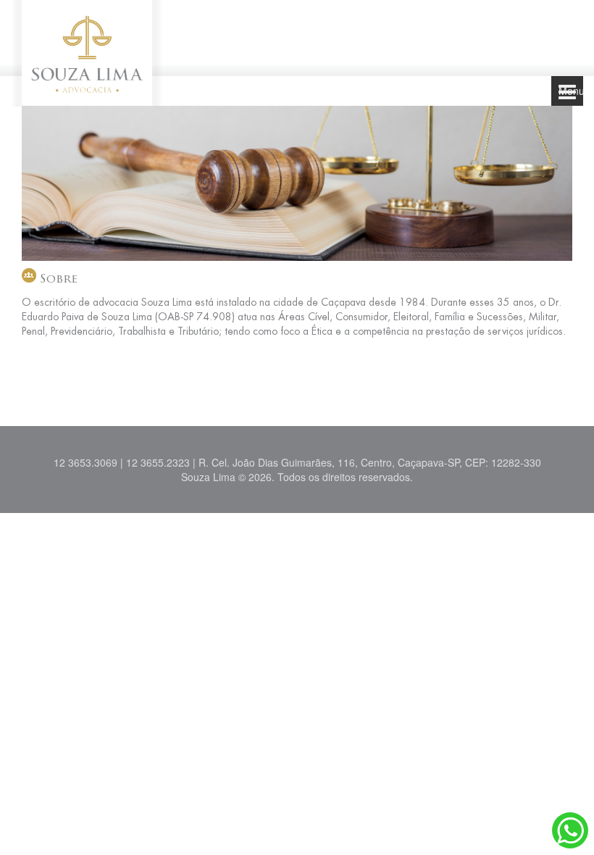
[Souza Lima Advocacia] (87, 51)
